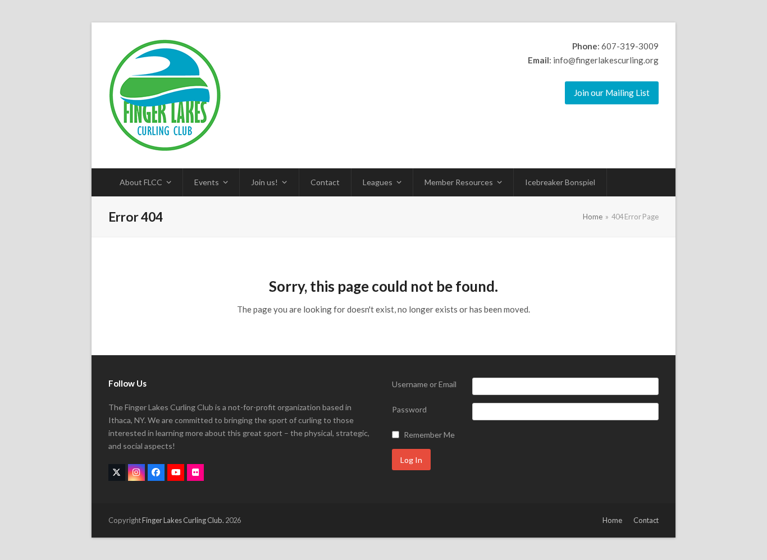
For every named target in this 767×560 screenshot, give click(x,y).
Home (612, 520)
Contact (646, 520)
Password (409, 409)
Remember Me (429, 434)
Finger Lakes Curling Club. (183, 520)
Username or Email (424, 384)
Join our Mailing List (612, 93)
